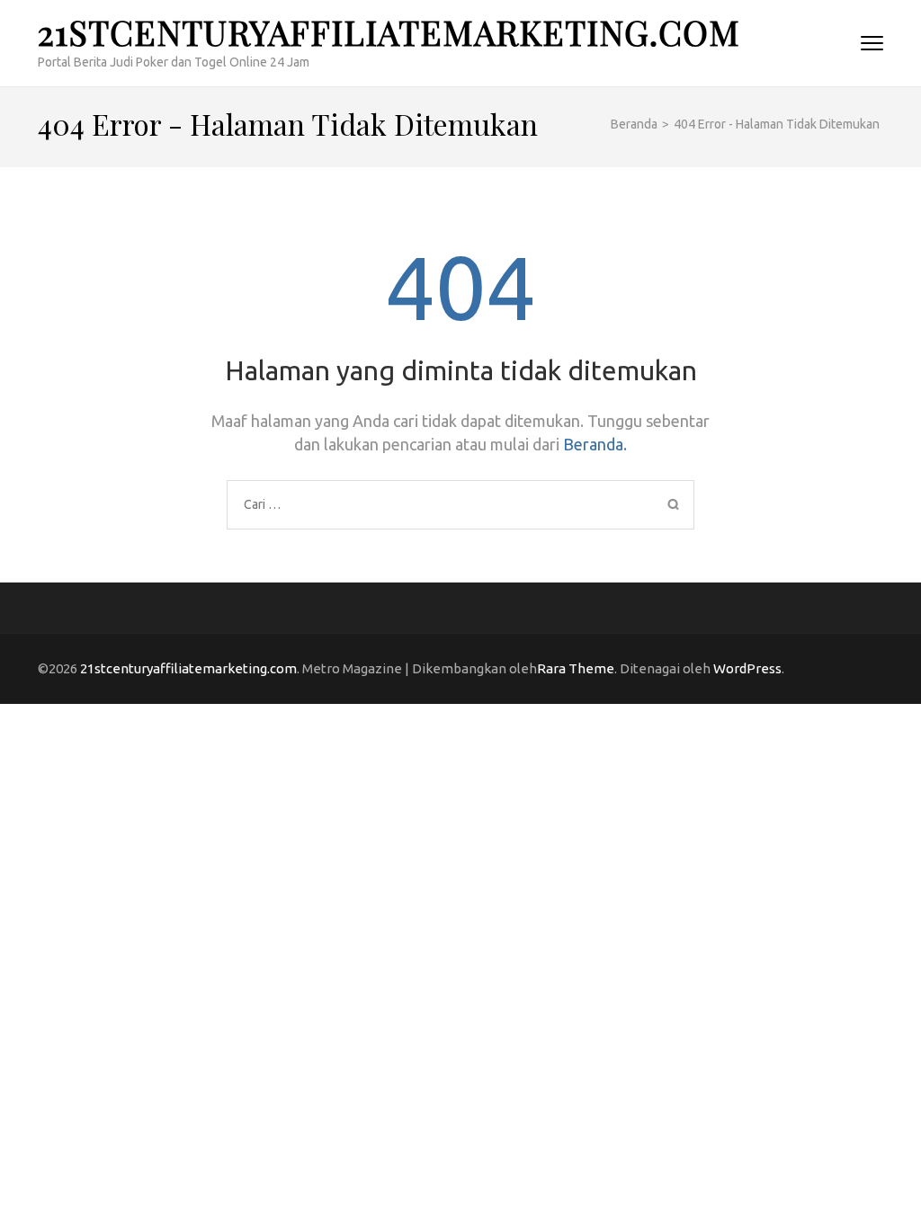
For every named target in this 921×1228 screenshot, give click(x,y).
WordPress (747, 668)
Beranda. (595, 444)
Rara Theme (575, 668)
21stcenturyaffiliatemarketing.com (389, 32)
